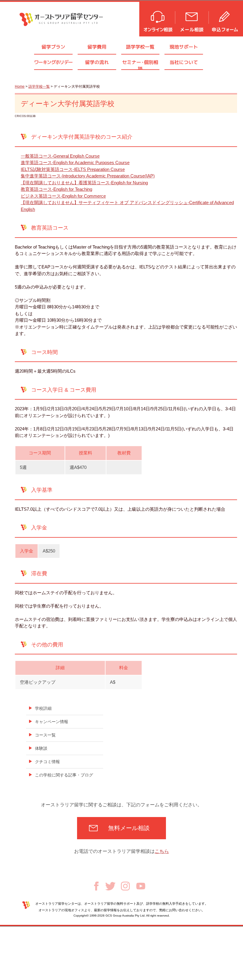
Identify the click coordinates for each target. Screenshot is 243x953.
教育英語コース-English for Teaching (56, 189)
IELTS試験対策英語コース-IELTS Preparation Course (73, 169)
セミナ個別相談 (140, 64)
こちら (162, 851)
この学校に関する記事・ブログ (64, 775)
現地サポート (184, 47)
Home (20, 86)
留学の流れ (97, 62)
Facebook (96, 886)
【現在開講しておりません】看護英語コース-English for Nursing (84, 182)
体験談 (41, 748)
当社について (184, 62)
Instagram (125, 886)
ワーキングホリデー (53, 62)
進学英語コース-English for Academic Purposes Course (75, 162)
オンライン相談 (157, 18)
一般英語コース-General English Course (60, 155)
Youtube (140, 886)
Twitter (110, 886)
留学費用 (96, 47)
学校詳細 (43, 708)
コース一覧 (45, 735)
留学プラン (53, 47)
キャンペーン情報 (51, 721)
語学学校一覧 (140, 47)
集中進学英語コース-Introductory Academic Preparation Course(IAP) (88, 175)
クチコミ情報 (47, 761)
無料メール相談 (129, 828)
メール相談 (192, 18)
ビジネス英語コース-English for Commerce (63, 195)
